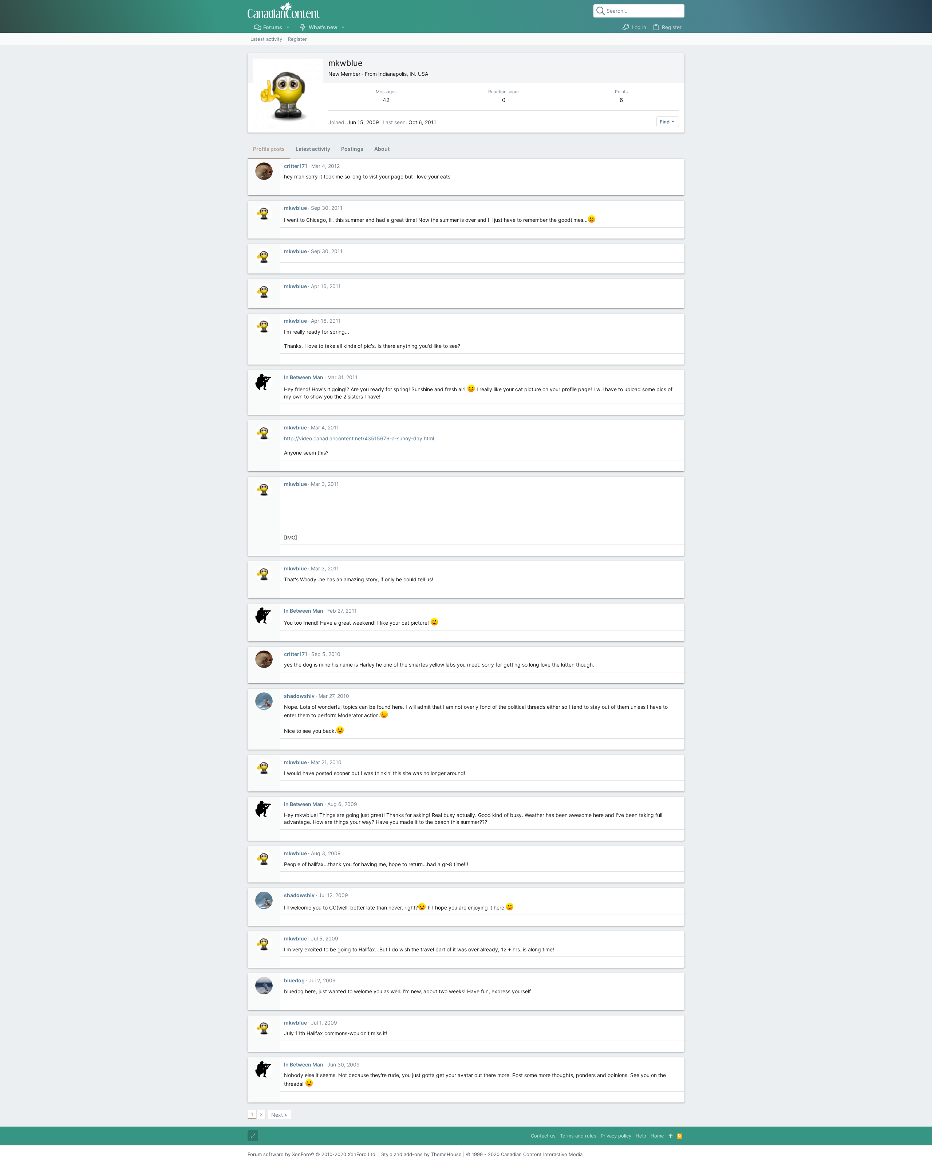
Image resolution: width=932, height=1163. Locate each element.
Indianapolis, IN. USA (403, 74)
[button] (288, 27)
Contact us (543, 1136)
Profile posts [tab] (269, 149)
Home (657, 1136)
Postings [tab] (352, 149)
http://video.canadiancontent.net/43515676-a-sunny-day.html (359, 438)
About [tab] (382, 149)
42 (386, 100)
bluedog (294, 980)
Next (277, 1115)
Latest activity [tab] (313, 149)
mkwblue (295, 208)
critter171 (295, 166)
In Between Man (303, 377)
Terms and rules (578, 1136)
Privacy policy (616, 1136)
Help (641, 1136)
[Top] (670, 1135)
